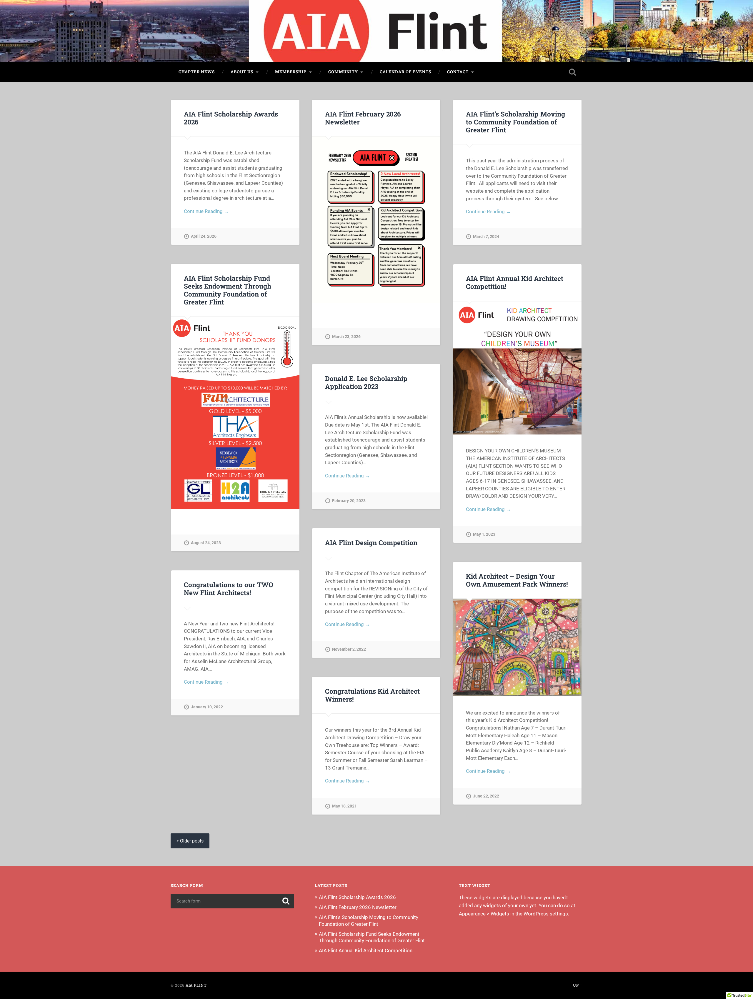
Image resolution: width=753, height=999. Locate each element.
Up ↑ (577, 985)
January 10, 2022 (207, 707)
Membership (290, 71)
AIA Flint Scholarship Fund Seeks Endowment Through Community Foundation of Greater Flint (227, 290)
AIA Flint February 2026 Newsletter (363, 117)
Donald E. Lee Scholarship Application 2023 (366, 382)
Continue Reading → (206, 211)
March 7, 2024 (486, 236)
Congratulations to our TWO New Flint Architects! (228, 588)
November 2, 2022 (349, 649)
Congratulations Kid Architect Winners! (372, 695)
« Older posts (190, 841)
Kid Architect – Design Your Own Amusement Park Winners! (517, 580)
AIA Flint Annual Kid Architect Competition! (514, 282)
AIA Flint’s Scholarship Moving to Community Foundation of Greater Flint (515, 121)
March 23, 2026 (346, 336)
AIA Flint (196, 985)
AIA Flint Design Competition (371, 542)
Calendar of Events (405, 71)
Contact (458, 71)
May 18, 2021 (344, 806)
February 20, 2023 (349, 500)
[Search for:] (232, 901)
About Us (242, 71)
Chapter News (197, 71)
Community (343, 71)
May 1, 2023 (484, 534)
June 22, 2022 (486, 796)
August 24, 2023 (206, 542)
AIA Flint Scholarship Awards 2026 (231, 117)
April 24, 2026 (203, 236)
